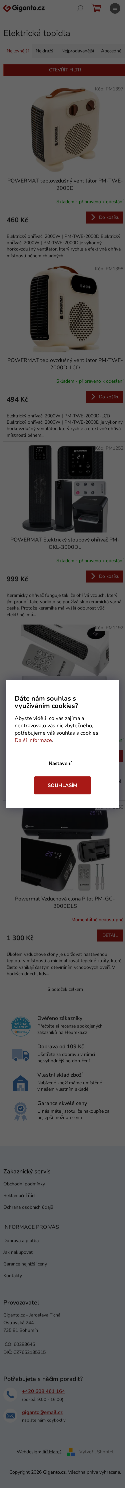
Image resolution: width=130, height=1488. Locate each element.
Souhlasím (62, 785)
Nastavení (60, 763)
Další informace (33, 740)
